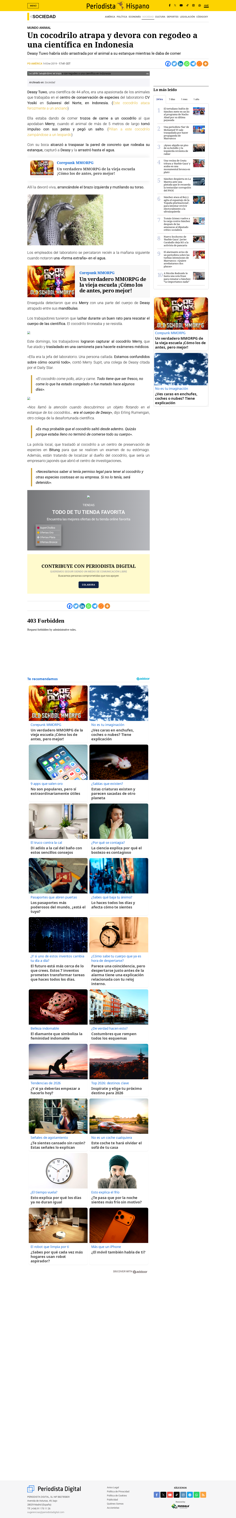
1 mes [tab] (184, 99)
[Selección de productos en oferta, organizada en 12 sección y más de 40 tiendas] (88, 497)
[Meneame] (199, 63)
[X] (175, 5)
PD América (35, 63)
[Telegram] (193, 63)
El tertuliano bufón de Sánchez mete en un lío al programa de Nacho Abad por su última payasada (177, 114)
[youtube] (170, 1495)
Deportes (172, 16)
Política (122, 16)
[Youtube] (181, 5)
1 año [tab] (196, 99)
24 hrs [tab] (159, 99)
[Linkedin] (180, 63)
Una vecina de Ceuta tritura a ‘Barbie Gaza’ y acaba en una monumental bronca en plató (177, 166)
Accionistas (113, 1507)
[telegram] (190, 1495)
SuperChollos (47, 527)
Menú (33, 6)
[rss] (203, 1495)
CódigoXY (202, 16)
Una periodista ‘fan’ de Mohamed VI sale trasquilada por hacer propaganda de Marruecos (176, 132)
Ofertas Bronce (48, 542)
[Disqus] (88, 1329)
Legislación (187, 16)
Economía (135, 16)
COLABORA (88, 585)
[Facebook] (169, 5)
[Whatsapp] (187, 63)
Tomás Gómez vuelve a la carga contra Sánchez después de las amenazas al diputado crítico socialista (177, 224)
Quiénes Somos (115, 1503)
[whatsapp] (200, 5)
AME (206, 5)
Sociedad (44, 16)
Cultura (160, 16)
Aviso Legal (113, 1487)
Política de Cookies (117, 1495)
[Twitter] (174, 63)
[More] (205, 63)
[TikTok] (187, 5)
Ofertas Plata (47, 537)
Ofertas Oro (46, 532)
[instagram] (183, 1495)
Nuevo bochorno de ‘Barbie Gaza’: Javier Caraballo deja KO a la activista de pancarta (176, 241)
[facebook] (157, 1495)
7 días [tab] (172, 99)
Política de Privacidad (118, 1491)
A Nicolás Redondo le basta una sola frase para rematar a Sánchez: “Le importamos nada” (177, 278)
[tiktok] (177, 1495)
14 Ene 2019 (50, 63)
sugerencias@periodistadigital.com (45, 1512)
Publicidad (112, 1499)
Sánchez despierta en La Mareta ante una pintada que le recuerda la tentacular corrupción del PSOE (177, 184)
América (110, 16)
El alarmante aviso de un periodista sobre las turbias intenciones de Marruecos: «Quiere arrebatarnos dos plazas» (177, 259)
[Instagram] (193, 5)
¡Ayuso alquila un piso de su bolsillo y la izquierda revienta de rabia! (176, 150)
